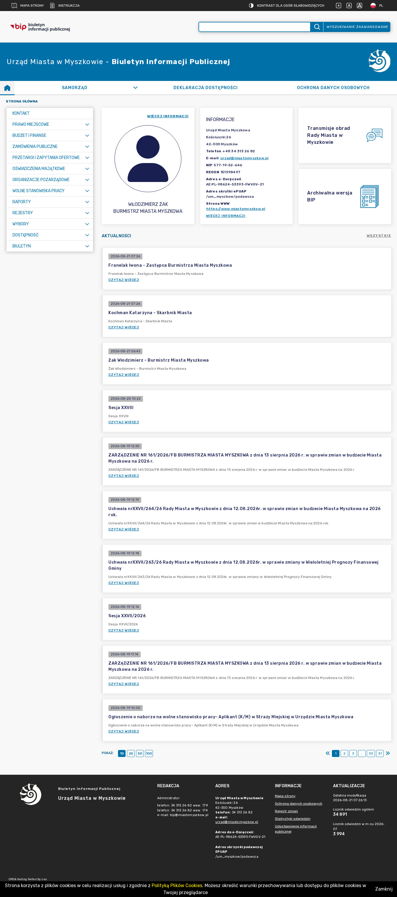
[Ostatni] (387, 753)
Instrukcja (69, 5)
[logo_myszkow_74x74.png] (379, 61)
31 (380, 753)
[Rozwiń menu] (87, 124)
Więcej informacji (226, 216)
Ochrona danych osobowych (298, 804)
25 (131, 753)
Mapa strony (32, 5)
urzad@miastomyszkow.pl (244, 158)
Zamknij (384, 889)
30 (371, 753)
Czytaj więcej (123, 280)
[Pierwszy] (328, 753)
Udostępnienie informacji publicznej (296, 829)
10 (122, 753)
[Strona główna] (7, 87)
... (362, 753)
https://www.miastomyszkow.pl (235, 209)
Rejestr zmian (286, 811)
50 (140, 753)
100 (149, 753)
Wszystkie (379, 235)
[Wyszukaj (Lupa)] (316, 26)
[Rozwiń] (135, 87)
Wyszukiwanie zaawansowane (357, 27)
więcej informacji (168, 116)
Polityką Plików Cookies (177, 885)
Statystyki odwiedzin (292, 819)
